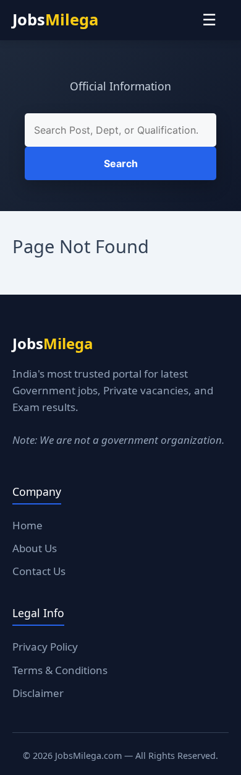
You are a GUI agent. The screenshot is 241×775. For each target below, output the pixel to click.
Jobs (55, 19)
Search (121, 163)
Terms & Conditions (60, 670)
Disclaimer (38, 693)
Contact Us (39, 571)
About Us (34, 548)
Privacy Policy (45, 646)
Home (27, 525)
